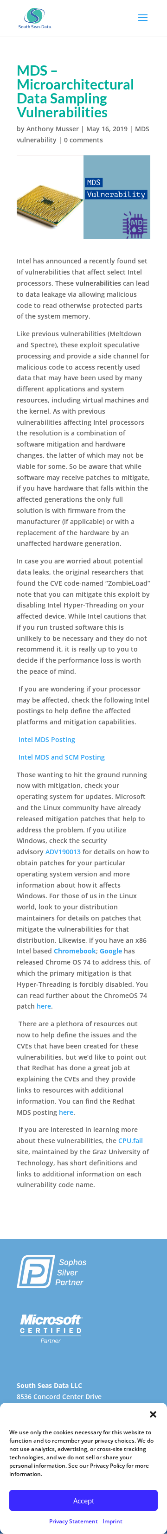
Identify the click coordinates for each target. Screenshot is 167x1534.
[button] (153, 1414)
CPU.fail (130, 1140)
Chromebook (75, 950)
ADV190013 (63, 851)
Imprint (112, 1521)
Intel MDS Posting (47, 739)
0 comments (83, 139)
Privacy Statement (73, 1521)
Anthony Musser (52, 128)
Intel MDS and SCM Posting (62, 757)
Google (111, 950)
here (44, 1006)
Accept (83, 1500)
